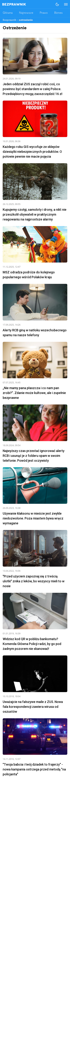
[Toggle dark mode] (57, 4)
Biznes (58, 13)
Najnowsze (26, 13)
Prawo (44, 13)
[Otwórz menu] (64, 4)
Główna (8, 13)
